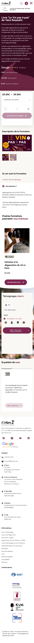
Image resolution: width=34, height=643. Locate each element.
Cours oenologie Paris (8, 535)
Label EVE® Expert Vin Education (11, 546)
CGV (3, 554)
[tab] (6, 322)
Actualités (4, 548)
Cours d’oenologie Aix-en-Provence (13, 543)
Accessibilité (5, 559)
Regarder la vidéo (14, 319)
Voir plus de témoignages (11, 180)
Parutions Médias (7, 551)
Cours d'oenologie (7, 532)
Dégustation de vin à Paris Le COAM (13, 540)
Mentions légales (7, 557)
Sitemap (4, 562)
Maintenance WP (8, 635)
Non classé (5, 9)
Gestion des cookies (9, 633)
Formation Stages (7, 537)
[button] (26, 3)
